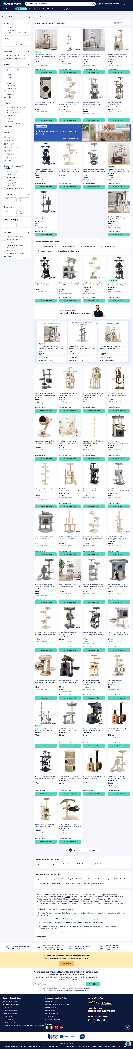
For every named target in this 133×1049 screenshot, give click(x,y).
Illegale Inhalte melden (10, 1013)
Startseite (5, 17)
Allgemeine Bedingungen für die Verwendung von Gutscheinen (24, 1025)
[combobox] (121, 23)
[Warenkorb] (128, 4)
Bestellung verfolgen (10, 1001)
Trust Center (50, 1046)
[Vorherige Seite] (66, 850)
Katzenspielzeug (25, 17)
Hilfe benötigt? (8, 1007)
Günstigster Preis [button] (51, 324)
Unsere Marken (50, 1010)
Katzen (67, 897)
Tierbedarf (12, 17)
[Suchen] (27, 3)
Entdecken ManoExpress (53, 1019)
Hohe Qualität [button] (112, 324)
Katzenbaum (73, 901)
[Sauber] (94, 4)
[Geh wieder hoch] (127, 1027)
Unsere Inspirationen (52, 1013)
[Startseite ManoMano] (12, 4)
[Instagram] (103, 1019)
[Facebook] (93, 1019)
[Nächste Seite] (98, 850)
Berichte (114, 1046)
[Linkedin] (89, 1019)
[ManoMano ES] (61, 1027)
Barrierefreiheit (124, 1046)
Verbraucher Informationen (101, 1046)
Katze (17, 17)
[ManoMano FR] (47, 1027)
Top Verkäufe (49, 1016)
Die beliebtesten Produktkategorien (57, 1004)
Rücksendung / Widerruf (11, 1004)
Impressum (31, 1046)
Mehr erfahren (85, 990)
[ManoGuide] (128, 1044)
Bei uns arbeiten (8, 1019)
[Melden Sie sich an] (124, 4)
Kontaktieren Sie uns (10, 1010)
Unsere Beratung (51, 1001)
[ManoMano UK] (56, 1027)
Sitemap (23, 1046)
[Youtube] (98, 1019)
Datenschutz (40, 1046)
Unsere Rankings (51, 1007)
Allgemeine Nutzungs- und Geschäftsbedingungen (73, 1046)
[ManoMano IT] (51, 1027)
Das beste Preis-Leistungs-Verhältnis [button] (81, 323)
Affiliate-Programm (9, 1022)
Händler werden (8, 1016)
